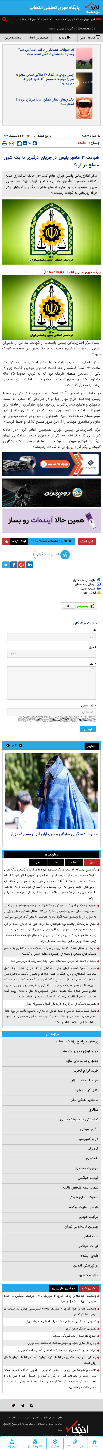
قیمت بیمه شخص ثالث (80, 1187)
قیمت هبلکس (88, 1178)
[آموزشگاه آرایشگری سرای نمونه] (51, 520)
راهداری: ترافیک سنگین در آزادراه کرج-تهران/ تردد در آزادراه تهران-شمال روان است (50, 1360)
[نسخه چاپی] (4, 143)
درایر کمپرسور (88, 1139)
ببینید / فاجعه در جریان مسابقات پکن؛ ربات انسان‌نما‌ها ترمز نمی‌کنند (53, 960)
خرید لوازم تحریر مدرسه (80, 1051)
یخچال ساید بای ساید (82, 1061)
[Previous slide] (20, 745)
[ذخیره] (19, 143)
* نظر (92, 663)
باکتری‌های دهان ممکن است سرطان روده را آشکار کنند (45, 101)
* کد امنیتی (88, 705)
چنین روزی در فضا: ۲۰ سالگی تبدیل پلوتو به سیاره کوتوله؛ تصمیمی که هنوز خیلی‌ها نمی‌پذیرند (44, 78)
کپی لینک (86, 541)
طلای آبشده (89, 1256)
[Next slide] (8, 745)
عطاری (93, 1109)
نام (94, 630)
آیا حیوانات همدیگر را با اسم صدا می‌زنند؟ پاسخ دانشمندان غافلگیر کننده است (46, 52)
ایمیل (92, 647)
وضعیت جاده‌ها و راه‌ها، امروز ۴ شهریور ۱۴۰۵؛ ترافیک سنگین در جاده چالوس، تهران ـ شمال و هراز (50, 1298)
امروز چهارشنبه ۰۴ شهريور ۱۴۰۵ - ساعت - (68, 20)
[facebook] (13, 564)
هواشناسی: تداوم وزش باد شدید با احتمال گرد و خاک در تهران (57, 1350)
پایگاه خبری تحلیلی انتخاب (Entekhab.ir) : (71, 272)
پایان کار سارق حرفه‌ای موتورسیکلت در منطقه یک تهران (61, 1342)
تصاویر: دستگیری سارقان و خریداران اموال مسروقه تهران (54, 834)
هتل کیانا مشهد (86, 1090)
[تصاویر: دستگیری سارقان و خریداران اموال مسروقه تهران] (51, 791)
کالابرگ (93, 1148)
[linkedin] (29, 564)
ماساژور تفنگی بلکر (84, 1100)
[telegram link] (22, 1405)
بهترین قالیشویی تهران (81, 1226)
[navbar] (98, 19)
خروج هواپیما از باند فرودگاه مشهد (74, 1335)
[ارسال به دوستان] (11, 143)
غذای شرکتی (89, 1129)
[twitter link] (13, 1405)
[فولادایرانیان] (51, 464)
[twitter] (6, 564)
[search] (5, 20)
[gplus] (21, 564)
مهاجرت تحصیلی (86, 1168)
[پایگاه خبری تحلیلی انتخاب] (92, 7)
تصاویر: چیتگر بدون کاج (81, 1328)
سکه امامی (90, 1236)
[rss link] (31, 1405)
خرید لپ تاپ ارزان (84, 1080)
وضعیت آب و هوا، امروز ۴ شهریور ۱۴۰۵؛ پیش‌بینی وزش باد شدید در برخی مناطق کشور (50, 1311)
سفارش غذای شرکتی (83, 1197)
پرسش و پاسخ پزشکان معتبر (77, 1041)
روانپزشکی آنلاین (85, 1265)
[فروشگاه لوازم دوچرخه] (51, 492)
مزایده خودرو (88, 1217)
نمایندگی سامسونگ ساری (79, 1119)
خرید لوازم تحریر (86, 1070)
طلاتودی (92, 1158)
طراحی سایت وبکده (83, 1207)
